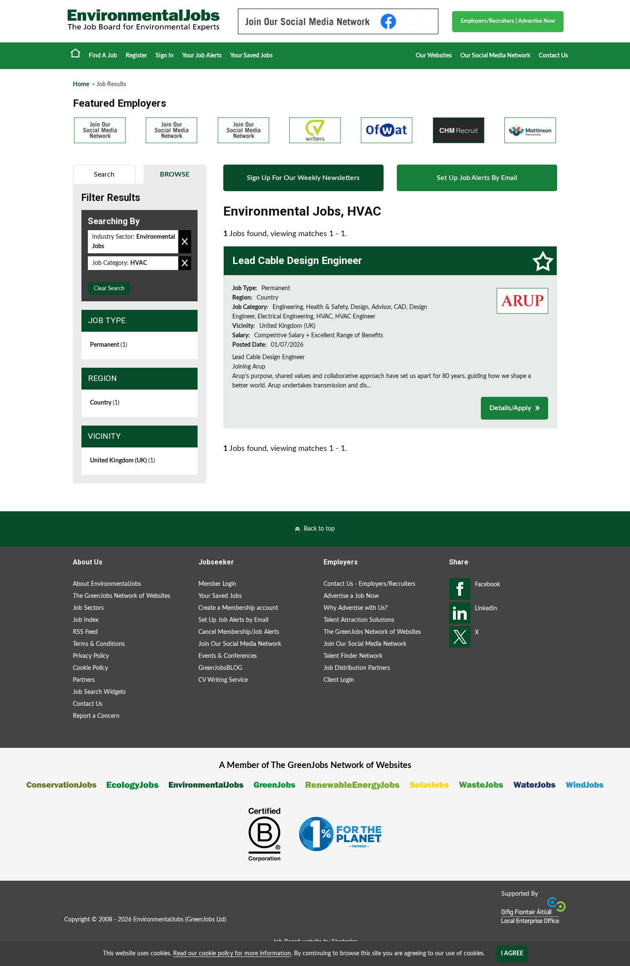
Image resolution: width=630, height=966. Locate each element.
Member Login (217, 584)
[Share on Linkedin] (460, 613)
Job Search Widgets (99, 692)
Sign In (165, 56)
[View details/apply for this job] (522, 300)
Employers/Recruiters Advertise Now (508, 21)
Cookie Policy (90, 668)
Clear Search (109, 288)
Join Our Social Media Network (239, 644)
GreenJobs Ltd (206, 920)
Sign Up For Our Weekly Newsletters (303, 177)
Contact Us (553, 56)
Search (104, 174)
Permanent (108, 345)
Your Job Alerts (202, 56)
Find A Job (103, 56)
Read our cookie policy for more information (232, 954)
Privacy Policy (91, 656)
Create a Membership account (238, 608)
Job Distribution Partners (357, 668)
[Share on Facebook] (460, 589)
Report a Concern (96, 716)
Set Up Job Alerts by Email (233, 620)
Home (75, 52)
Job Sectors (88, 608)
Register (136, 56)
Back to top (319, 529)
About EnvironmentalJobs (107, 584)
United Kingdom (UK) (122, 461)
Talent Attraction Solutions (359, 620)
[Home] (143, 20)
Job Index (86, 620)
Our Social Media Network (495, 56)
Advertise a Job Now (351, 596)
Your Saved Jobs (251, 56)
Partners (84, 680)
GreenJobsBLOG (220, 668)
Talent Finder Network (353, 656)
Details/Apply (510, 408)
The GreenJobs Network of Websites (121, 596)
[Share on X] (460, 637)
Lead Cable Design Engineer (297, 261)
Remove (184, 241)
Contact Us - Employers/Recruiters (369, 584)
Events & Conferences (227, 656)
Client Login (339, 680)
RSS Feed (85, 632)
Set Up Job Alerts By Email (477, 177)
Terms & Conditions (99, 644)
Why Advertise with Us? (355, 608)
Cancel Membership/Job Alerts (238, 632)
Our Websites (434, 56)
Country (105, 403)
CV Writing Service (223, 680)
